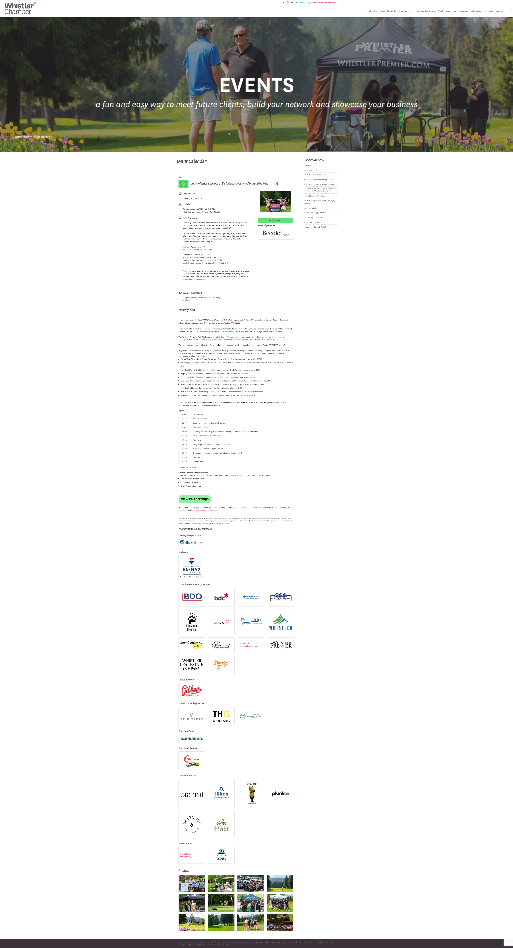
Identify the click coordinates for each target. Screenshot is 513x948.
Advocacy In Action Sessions (316, 217)
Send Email (187, 300)
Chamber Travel (406, 11)
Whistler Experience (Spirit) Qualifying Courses (319, 202)
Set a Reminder (275, 220)
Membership (371, 10)
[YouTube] (296, 3)
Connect (499, 10)
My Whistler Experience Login (325, 2)
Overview (308, 165)
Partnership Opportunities (315, 212)
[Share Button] (277, 184)
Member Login (305, 2)
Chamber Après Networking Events (319, 179)
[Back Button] (180, 177)
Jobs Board (476, 11)
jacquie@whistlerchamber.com (194, 279)
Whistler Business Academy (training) (320, 184)
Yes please (226, 228)
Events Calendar (311, 169)
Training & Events (388, 10)
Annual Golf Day (311, 207)
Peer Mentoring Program (315, 195)
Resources (463, 10)
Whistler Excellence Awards (316, 174)
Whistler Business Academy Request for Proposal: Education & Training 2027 (321, 189)
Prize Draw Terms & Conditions (317, 226)
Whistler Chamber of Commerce (211, 942)
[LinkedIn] (292, 3)
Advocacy (488, 10)
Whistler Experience (447, 10)
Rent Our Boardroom (425, 11)
